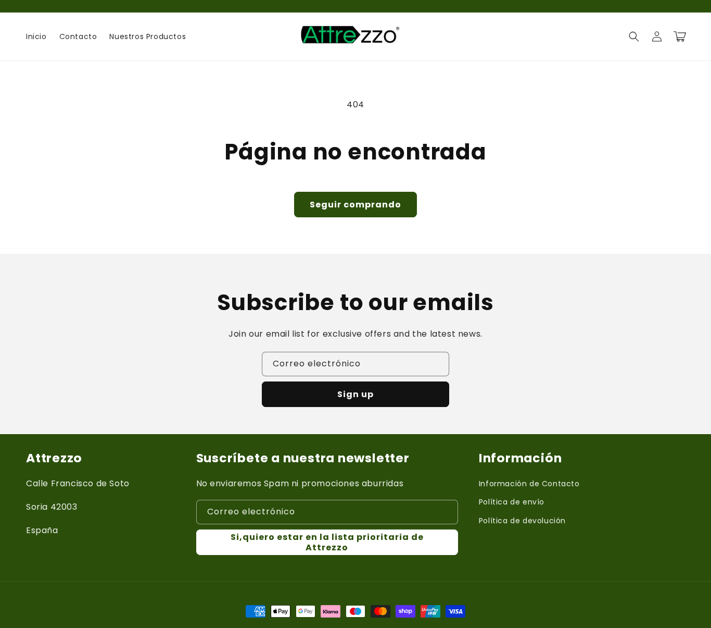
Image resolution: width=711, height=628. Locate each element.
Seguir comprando (355, 205)
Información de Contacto (529, 483)
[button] (634, 36)
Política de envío (511, 502)
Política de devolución (522, 520)
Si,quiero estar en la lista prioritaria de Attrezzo (327, 542)
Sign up (355, 394)
